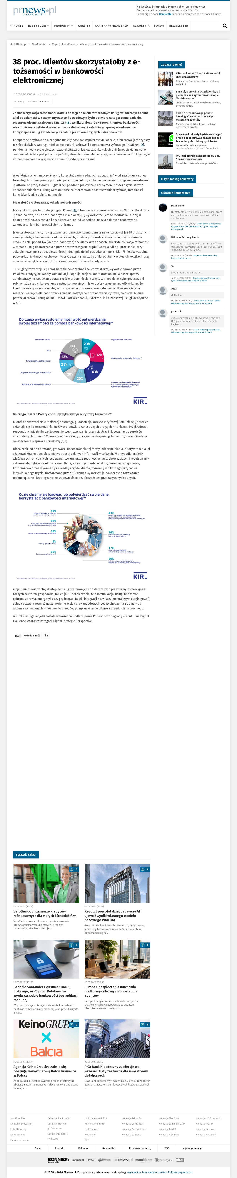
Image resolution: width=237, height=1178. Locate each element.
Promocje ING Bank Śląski (208, 1118)
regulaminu (134, 1172)
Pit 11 (86, 1140)
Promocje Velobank (206, 1129)
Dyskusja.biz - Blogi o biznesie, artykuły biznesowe (164, 1159)
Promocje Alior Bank (168, 1118)
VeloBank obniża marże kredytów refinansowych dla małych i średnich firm (45, 913)
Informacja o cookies (154, 1172)
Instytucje (37, 25)
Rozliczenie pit (91, 1129)
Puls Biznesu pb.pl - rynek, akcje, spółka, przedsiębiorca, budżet (180, 1159)
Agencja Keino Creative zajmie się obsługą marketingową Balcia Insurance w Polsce (45, 1071)
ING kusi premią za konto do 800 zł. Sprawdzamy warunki (198, 157)
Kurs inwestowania (19, 1140)
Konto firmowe (17, 1134)
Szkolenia (141, 25)
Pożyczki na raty (18, 1129)
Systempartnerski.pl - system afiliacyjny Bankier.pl (105, 1159)
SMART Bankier (17, 1118)
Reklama (83, 1148)
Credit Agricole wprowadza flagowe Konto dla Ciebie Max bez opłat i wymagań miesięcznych (196, 226)
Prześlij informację (140, 1148)
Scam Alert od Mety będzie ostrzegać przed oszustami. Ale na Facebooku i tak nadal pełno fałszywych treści (199, 138)
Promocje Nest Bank (206, 1134)
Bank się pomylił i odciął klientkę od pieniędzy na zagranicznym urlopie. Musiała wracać (198, 95)
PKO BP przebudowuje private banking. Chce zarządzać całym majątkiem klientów (195, 116)
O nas (38, 1148)
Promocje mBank (204, 1123)
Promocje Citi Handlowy (133, 1129)
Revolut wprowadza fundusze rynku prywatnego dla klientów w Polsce (195, 279)
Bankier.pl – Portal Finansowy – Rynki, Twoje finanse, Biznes (77, 1159)
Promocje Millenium (168, 1134)
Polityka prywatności (180, 1172)
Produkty (62, 25)
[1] (68, 122)
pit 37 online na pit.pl (94, 1123)
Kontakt (59, 1148)
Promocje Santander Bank (171, 1123)
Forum (159, 25)
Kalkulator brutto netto (59, 1118)
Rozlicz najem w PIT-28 (95, 1118)
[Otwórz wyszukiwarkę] (225, 26)
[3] (74, 210)
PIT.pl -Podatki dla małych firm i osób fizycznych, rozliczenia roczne (91, 1159)
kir (46, 635)
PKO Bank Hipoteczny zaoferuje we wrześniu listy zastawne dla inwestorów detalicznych (116, 1071)
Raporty (17, 25)
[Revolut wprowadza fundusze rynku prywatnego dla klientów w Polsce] (163, 267)
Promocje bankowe (131, 1134)
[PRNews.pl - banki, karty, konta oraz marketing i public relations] (33, 10)
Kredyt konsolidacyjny (21, 1123)
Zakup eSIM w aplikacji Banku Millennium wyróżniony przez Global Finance (195, 302)
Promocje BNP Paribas (132, 1123)
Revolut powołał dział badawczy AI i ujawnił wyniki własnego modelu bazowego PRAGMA (113, 915)
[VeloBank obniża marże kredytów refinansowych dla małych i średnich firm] (46, 883)
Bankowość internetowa (39, 101)
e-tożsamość (32, 635)
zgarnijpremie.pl (192, 1148)
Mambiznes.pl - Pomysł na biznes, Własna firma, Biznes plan (143, 1159)
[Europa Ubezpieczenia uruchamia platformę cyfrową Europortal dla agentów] (117, 959)
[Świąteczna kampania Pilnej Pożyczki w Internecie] (163, 239)
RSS (167, 1148)
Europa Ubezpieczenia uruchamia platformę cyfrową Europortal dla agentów (111, 991)
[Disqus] (82, 697)
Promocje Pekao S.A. (131, 1118)
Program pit (90, 1134)
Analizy (84, 25)
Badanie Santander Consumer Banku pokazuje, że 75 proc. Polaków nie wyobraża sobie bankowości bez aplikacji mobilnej (46, 993)
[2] (142, 145)
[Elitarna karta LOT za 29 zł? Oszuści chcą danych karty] (165, 79)
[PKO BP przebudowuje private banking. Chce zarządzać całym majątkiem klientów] (165, 118)
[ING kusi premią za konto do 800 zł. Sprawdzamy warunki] (165, 161)
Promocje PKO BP (167, 1129)
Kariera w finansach (111, 25)
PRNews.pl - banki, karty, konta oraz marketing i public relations (123, 1159)
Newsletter (178, 25)
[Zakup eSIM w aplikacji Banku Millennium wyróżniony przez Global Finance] (163, 290)
